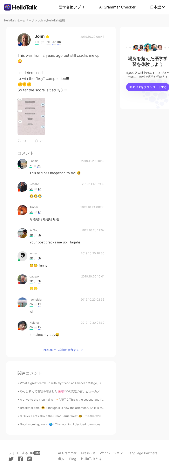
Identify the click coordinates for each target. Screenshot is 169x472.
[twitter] (11, 459)
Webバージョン (111, 453)
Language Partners (142, 453)
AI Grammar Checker (117, 7)
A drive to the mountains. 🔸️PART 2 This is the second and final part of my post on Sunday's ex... (85, 399)
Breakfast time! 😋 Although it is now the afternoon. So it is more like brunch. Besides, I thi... (81, 407)
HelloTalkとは (91, 459)
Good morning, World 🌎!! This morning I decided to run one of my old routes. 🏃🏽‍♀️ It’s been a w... (84, 424)
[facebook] (20, 459)
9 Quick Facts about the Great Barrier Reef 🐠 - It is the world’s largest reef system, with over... (84, 416)
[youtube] (35, 453)
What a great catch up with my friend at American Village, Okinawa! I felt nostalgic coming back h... (87, 383)
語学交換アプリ (72, 7)
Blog (72, 459)
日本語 (155, 7)
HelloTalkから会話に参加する (60, 350)
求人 (61, 459)
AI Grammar (67, 453)
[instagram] (29, 459)
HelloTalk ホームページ (19, 20)
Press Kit (88, 453)
